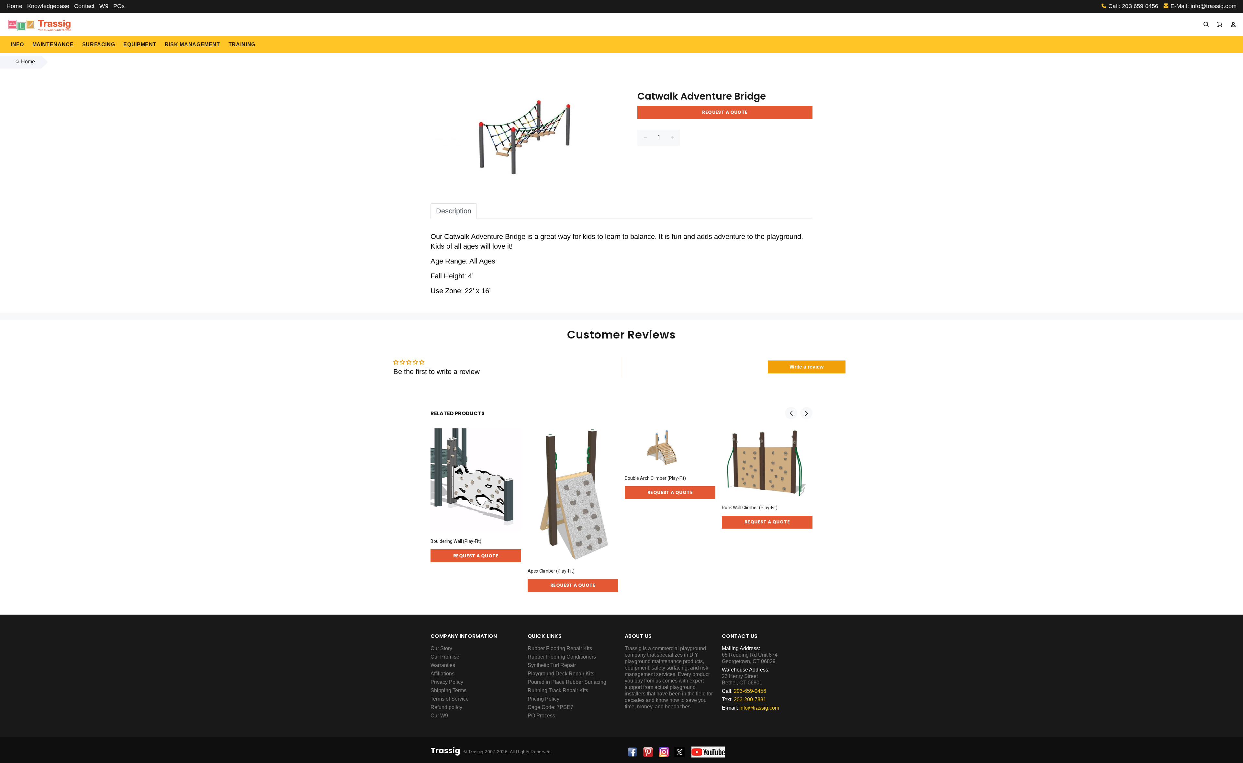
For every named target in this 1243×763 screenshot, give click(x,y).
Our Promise (445, 657)
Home (14, 6)
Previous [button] (791, 413)
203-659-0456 (750, 691)
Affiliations (442, 673)
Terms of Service (450, 699)
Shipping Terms (448, 690)
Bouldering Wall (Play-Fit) (456, 541)
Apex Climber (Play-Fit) (551, 571)
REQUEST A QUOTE (724, 112)
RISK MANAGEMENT (192, 44)
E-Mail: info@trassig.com (1203, 6)
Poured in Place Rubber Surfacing (567, 682)
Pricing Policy (543, 699)
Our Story (441, 648)
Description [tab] (453, 211)
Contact (84, 6)
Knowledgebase (48, 6)
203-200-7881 (750, 699)
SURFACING (98, 44)
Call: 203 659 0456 (1133, 6)
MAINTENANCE (53, 44)
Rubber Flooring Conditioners (562, 657)
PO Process (541, 715)
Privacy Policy (447, 682)
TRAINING (242, 44)
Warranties (443, 665)
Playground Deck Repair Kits (561, 673)
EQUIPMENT (139, 44)
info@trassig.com (759, 708)
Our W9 (439, 715)
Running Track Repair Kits (558, 690)
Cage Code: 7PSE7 (550, 707)
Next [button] (806, 413)
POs (119, 6)
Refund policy (446, 707)
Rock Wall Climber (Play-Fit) (750, 507)
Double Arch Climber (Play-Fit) (655, 478)
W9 (103, 6)
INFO (17, 44)
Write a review (806, 367)
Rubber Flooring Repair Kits (560, 648)
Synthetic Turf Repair (552, 665)
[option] (475, 489)
